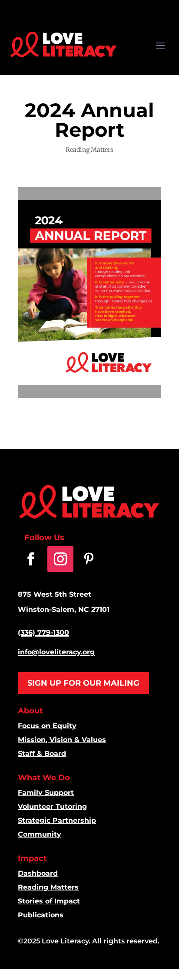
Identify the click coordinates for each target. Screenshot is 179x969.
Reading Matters (89, 150)
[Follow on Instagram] (60, 559)
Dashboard (38, 873)
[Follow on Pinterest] (88, 559)
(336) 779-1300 (43, 632)
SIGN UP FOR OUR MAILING (83, 683)
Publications (40, 915)
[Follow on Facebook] (31, 559)
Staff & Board (42, 753)
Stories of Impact (49, 901)
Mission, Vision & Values (62, 740)
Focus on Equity (47, 726)
